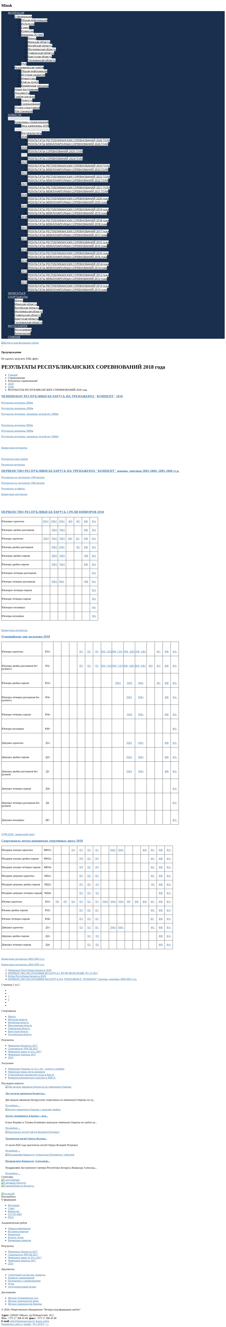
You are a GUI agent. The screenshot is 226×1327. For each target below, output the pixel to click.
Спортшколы (18, 297)
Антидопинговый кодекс (22, 1286)
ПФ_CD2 (106, 651)
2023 (24, 162)
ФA (94, 521)
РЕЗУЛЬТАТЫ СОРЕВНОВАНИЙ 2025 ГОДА (55, 151)
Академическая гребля (29, 67)
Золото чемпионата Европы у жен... (26, 1116)
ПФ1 (62, 521)
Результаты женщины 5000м (17, 430)
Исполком (27, 24)
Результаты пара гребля (14, 459)
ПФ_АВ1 (141, 651)
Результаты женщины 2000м (17, 408)
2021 (24, 184)
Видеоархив (23, 333)
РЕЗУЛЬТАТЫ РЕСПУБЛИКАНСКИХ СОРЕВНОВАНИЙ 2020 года (68, 198)
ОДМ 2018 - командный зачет (18, 834)
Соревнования (30, 104)
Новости (26, 100)
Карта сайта (42, 1321)
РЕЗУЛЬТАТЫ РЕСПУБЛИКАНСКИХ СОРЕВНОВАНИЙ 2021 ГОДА (69, 187)
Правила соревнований (21, 1277)
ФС (78, 521)
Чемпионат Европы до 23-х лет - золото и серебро (36, 1068)
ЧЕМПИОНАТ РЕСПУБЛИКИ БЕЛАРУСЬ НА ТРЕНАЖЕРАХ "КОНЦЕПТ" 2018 (62, 396)
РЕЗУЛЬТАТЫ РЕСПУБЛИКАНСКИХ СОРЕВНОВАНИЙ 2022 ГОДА (69, 177)
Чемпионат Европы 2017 (22, 1054)
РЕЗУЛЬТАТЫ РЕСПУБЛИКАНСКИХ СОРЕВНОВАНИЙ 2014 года (68, 264)
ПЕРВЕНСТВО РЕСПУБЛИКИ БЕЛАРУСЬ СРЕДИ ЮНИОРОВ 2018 (52, 512)
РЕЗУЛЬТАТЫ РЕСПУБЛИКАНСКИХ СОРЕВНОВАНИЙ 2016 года (68, 253)
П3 (81, 651)
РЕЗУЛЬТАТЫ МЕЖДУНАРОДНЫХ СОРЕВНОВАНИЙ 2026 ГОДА (68, 144)
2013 (24, 282)
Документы (22, 93)
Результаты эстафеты (13, 488)
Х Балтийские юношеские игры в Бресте (31, 1074)
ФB (86, 521)
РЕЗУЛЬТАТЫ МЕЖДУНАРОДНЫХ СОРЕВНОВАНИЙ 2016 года (67, 257)
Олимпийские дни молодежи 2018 (25, 636)
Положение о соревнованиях (24, 1280)
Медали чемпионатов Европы (25, 1304)
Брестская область (40, 56)
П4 (73, 850)
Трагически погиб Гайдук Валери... (26, 1138)
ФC (78, 538)
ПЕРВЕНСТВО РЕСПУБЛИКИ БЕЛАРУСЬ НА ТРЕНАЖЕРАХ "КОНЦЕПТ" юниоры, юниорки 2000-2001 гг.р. (72, 979)
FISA (23, 64)
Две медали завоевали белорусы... (25, 1093)
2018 (24, 217)
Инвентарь (28, 78)
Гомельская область (41, 53)
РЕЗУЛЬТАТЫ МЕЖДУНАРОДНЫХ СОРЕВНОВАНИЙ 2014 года (67, 268)
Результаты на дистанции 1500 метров (23, 477)
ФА (94, 598)
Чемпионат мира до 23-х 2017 (25, 1051)
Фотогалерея (17, 326)
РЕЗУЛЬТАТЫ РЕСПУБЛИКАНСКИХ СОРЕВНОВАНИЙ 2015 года (68, 242)
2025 (24, 147)
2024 (24, 155)
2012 (24, 271)
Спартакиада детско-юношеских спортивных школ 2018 (42, 840)
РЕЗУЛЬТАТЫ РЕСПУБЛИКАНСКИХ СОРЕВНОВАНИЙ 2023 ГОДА (69, 166)
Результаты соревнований (32, 129)
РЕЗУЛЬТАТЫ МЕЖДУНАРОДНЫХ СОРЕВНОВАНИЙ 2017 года (67, 235)
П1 (97, 651)
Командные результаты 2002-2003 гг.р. (23, 958)
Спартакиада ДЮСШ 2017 (23, 1048)
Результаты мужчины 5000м (17, 425)
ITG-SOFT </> (41, 1324)
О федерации (23, 16)
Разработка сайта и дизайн (16, 1324)
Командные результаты (14, 447)
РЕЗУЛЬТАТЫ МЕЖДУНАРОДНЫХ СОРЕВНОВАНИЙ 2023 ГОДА (68, 169)
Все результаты (31, 133)
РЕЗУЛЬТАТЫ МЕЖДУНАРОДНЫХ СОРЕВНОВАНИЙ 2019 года (67, 213)
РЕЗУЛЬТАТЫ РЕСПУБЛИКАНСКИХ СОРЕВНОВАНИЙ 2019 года (68, 209)
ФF (129, 901)
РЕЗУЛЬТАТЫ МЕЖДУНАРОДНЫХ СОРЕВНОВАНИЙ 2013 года (67, 289)
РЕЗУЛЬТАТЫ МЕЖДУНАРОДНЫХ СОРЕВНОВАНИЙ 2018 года (67, 224)
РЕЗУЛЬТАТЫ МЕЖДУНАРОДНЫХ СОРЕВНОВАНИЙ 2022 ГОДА (68, 180)
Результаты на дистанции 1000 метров (23, 483)
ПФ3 (45, 521)
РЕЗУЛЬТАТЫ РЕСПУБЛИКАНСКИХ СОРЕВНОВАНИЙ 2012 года (68, 275)
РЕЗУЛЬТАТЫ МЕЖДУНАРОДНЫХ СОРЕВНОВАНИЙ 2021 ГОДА (68, 191)
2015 (24, 238)
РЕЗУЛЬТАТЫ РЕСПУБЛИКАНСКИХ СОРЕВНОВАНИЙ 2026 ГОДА (69, 140)
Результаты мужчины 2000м (17, 402)
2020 (24, 195)
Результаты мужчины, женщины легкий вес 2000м (29, 414)
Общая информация (34, 20)
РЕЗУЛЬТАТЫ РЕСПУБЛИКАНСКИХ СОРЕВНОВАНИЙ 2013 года (68, 286)
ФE (137, 901)
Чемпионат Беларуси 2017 (23, 1045)
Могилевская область (42, 49)
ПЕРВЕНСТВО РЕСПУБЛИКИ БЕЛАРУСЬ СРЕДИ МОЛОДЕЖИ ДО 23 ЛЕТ (53, 973)
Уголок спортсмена (27, 107)
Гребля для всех (25, 96)
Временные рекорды (35, 86)
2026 (24, 137)
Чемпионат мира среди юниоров (26, 1071)
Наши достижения (26, 89)
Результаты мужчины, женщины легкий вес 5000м (29, 436)
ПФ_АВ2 (129, 651)
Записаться (16, 293)
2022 (24, 173)
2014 (24, 260)
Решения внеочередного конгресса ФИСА (32, 1077)
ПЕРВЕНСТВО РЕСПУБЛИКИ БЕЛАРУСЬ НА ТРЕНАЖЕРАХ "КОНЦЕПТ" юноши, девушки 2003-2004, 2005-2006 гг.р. (90, 471)
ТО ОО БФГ (15, 1214)
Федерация (16, 13)
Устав (11, 1283)
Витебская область (40, 45)
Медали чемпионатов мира (23, 1301)
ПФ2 (54, 521)
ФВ (86, 555)
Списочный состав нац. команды (26, 1274)
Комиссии (27, 31)
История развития (33, 75)
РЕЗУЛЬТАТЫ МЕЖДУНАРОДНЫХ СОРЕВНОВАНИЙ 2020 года (67, 202)
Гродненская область (42, 60)
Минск (32, 38)
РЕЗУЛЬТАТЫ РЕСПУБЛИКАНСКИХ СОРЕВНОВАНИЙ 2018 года (68, 220)
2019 (24, 206)
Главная (14, 337)
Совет (25, 27)
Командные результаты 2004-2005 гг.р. (23, 964)
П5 (65, 901)
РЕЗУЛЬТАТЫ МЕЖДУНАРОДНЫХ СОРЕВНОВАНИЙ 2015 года (67, 246)
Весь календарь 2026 (35, 126)
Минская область (39, 42)
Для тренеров (24, 111)
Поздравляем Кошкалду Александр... (27, 1161)
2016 (24, 249)
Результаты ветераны (13, 464)
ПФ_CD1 (117, 651)
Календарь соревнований (31, 122)
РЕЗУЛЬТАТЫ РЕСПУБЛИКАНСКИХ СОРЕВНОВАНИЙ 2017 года (68, 231)
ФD (70, 521)
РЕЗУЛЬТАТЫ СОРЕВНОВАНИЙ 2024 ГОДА (55, 158)
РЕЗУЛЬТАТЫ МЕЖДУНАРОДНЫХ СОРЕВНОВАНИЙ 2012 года (67, 278)
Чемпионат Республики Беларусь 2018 (29, 970)
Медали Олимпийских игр (23, 1298)
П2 (89, 651)
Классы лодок (30, 82)
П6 (57, 901)
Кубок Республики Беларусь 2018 (27, 976)
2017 (24, 228)
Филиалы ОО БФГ (32, 35)
